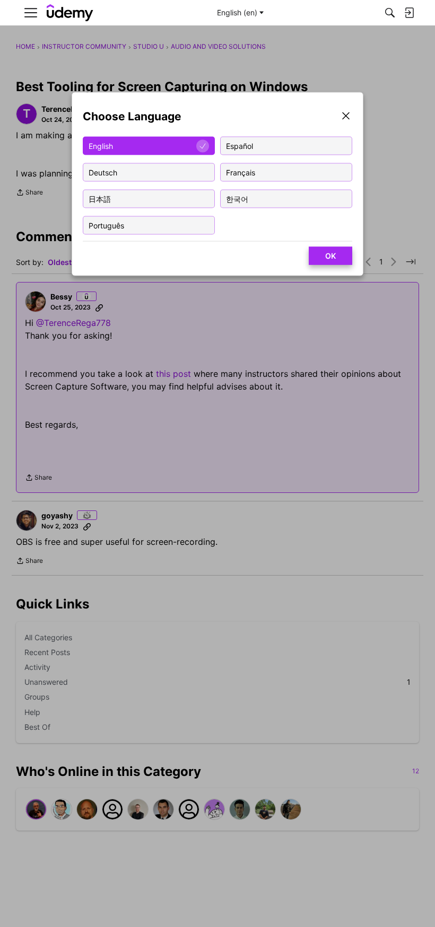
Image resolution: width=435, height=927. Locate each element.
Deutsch (103, 171)
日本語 (100, 198)
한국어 (237, 198)
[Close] (346, 117)
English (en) (237, 12)
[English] (70, 13)
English (101, 145)
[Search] (389, 12)
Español (239, 145)
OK (330, 255)
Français (240, 171)
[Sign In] (409, 12)
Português (106, 224)
